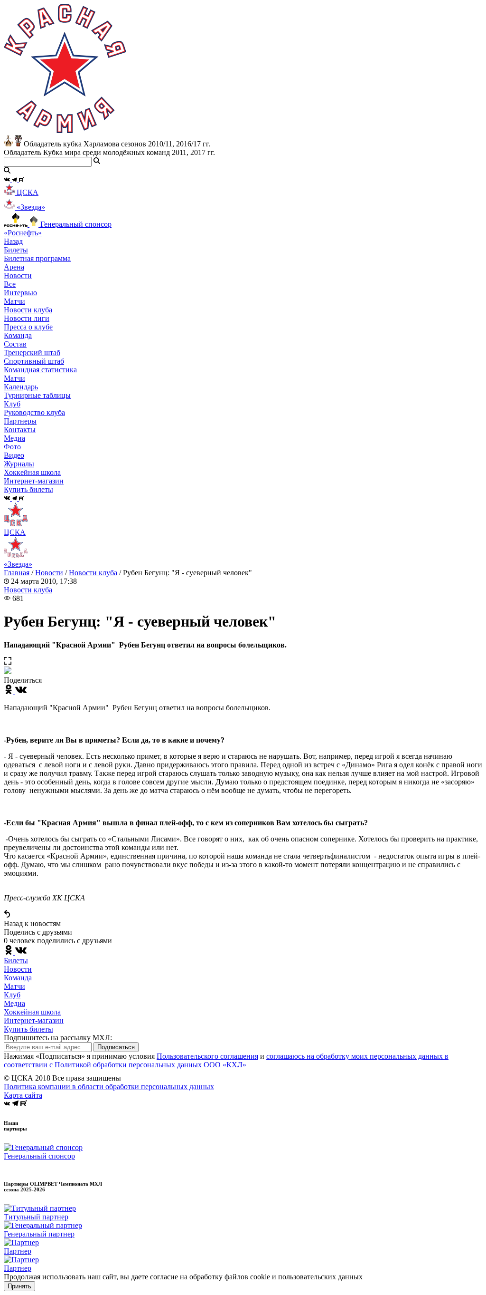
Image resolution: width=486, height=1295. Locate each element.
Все (10, 284)
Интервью (20, 293)
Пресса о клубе (28, 327)
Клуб (12, 995)
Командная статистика (40, 370)
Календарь (21, 387)
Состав (15, 344)
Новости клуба (28, 310)
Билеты (16, 961)
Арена (14, 267)
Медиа (14, 1003)
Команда (18, 978)
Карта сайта (23, 1095)
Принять (19, 1286)
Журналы (19, 464)
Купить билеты (28, 1029)
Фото (12, 447)
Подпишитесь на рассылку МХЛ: (58, 1038)
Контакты (20, 429)
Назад (13, 241)
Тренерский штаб (32, 352)
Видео (14, 455)
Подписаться (116, 1047)
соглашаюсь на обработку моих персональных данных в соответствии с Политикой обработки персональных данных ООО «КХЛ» (226, 1060)
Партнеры (20, 421)
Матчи (14, 301)
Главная (16, 573)
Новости (49, 573)
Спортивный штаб (34, 361)
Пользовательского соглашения (207, 1056)
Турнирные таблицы (37, 395)
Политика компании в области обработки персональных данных (109, 1086)
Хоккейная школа (32, 1012)
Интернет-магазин (34, 1020)
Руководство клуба (34, 412)
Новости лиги (26, 318)
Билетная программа (37, 258)
